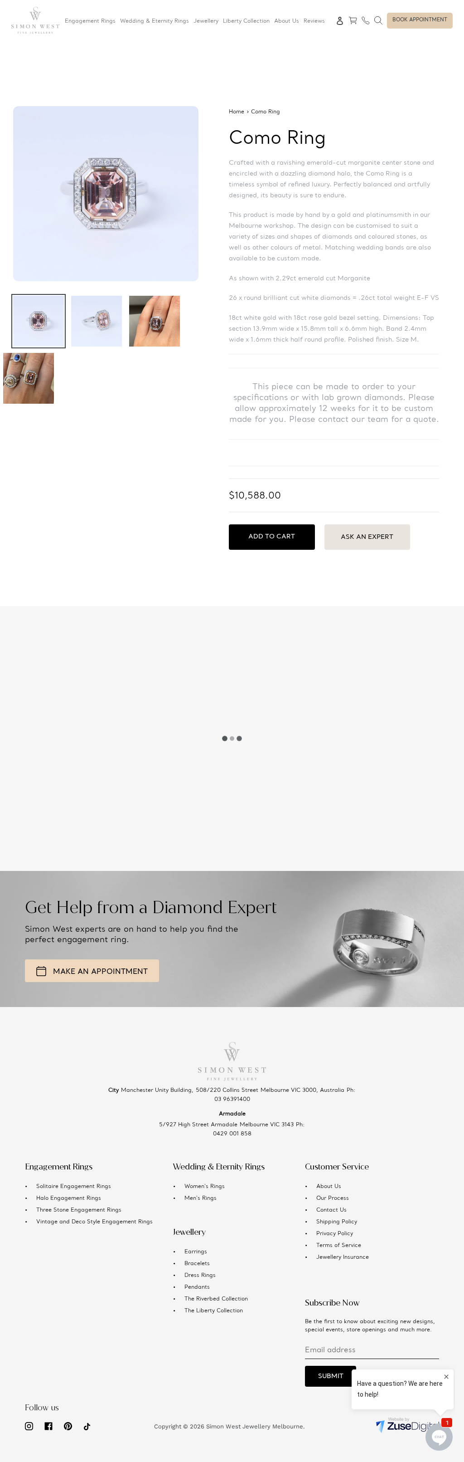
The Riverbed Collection (216, 1299)
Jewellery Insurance (342, 1257)
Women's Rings (204, 1186)
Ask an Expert (367, 537)
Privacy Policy (334, 1234)
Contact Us (331, 1210)
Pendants (197, 1287)
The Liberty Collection (213, 1311)
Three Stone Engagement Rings (78, 1210)
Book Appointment (419, 20)
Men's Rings (200, 1198)
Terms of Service (338, 1245)
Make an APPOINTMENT (100, 972)
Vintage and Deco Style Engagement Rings (94, 1222)
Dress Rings (200, 1275)
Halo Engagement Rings (68, 1198)
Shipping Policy (336, 1222)
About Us (328, 1186)
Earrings (195, 1252)
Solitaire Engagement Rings (73, 1186)
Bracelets (197, 1263)
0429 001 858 (232, 1134)
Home (236, 112)
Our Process (332, 1198)
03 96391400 (232, 1099)
